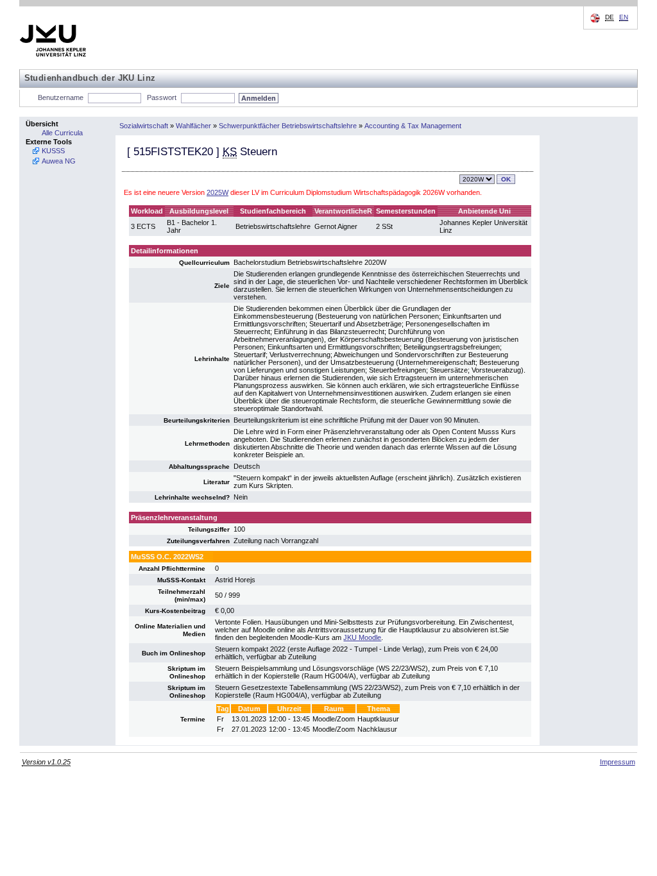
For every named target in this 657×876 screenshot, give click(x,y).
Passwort (161, 97)
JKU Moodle (362, 637)
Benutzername (60, 97)
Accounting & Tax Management (412, 126)
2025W (217, 192)
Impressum (617, 762)
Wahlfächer (193, 126)
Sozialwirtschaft (143, 126)
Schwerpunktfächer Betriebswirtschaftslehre (288, 126)
